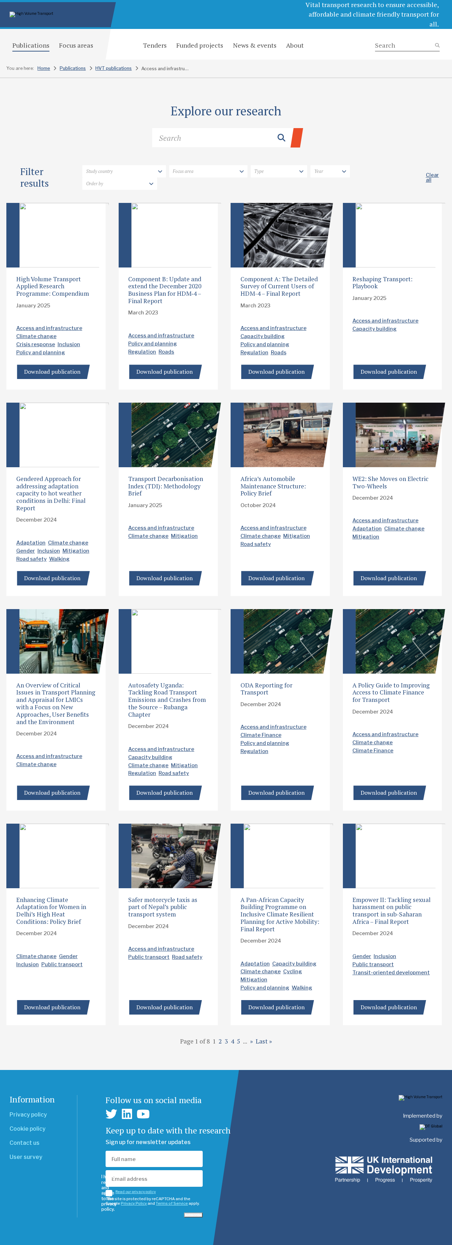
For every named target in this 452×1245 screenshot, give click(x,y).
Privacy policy (28, 1114)
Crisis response (35, 344)
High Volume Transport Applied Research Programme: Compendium (52, 286)
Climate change (36, 336)
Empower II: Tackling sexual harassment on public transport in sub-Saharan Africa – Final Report (391, 911)
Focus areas (76, 45)
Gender (25, 551)
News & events (254, 45)
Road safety (31, 559)
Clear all (432, 177)
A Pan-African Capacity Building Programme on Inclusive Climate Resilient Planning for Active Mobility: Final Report (279, 914)
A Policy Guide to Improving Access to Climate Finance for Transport (391, 692)
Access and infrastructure (49, 328)
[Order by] (119, 184)
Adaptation (31, 543)
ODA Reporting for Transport (266, 689)
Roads (166, 352)
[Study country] (124, 171)
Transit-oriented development (391, 972)
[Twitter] (111, 1114)
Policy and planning (40, 352)
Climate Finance (260, 735)
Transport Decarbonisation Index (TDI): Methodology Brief (165, 486)
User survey (26, 1157)
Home (43, 68)
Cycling (292, 971)
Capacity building (262, 336)
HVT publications (113, 68)
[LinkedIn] (127, 1114)
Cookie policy (28, 1128)
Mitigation (76, 551)
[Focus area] (208, 171)
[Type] (279, 171)
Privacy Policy (134, 1203)
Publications (30, 45)
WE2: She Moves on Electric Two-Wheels (390, 482)
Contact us (25, 1142)
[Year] (330, 171)
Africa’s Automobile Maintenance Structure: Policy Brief (273, 486)
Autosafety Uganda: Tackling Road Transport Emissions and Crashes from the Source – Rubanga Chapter (167, 699)
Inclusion (69, 344)
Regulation (142, 352)
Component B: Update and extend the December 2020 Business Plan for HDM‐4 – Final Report (164, 290)
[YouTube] (143, 1114)
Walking (59, 559)
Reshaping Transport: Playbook (382, 282)
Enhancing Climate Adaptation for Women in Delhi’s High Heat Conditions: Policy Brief (51, 911)
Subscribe (193, 1215)
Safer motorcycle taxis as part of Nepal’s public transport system (162, 907)
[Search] (407, 45)
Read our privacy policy (135, 1192)
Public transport (62, 964)
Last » (264, 1041)
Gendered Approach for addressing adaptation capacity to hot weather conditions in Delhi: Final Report (50, 493)
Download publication (52, 371)
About (295, 45)
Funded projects (199, 45)
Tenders (155, 45)
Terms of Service (172, 1203)
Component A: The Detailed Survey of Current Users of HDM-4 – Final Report (279, 286)
